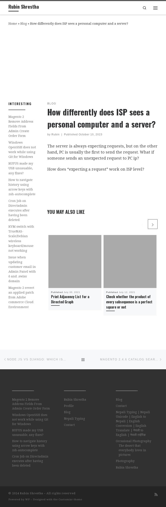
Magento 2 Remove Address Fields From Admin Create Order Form (20, 126)
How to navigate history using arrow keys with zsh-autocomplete (21, 187)
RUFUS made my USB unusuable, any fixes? (20, 168)
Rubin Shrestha (75, 399)
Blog (23, 23)
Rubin (55, 134)
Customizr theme (70, 499)
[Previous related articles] (142, 224)
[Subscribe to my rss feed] (156, 494)
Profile (69, 406)
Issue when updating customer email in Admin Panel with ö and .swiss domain (22, 269)
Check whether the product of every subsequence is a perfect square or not (129, 302)
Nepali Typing (74, 418)
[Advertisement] (83, 62)
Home (12, 23)
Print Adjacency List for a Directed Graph (70, 299)
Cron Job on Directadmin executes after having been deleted (19, 210)
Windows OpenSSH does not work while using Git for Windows (22, 149)
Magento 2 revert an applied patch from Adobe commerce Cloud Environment (21, 297)
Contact (69, 425)
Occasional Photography (133, 441)
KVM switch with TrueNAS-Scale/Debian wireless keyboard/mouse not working (21, 238)
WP (27, 499)
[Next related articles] (153, 224)
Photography (125, 461)
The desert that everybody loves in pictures (132, 450)
